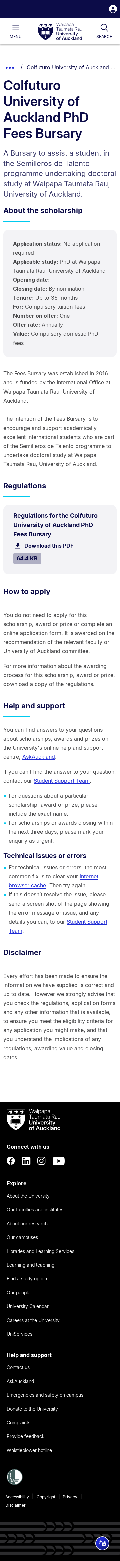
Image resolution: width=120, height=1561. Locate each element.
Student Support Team (62, 780)
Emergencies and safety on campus (45, 1395)
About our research (27, 1223)
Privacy (70, 1496)
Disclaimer (15, 1505)
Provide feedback (25, 1436)
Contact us (18, 1367)
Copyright (46, 1496)
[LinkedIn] (26, 1161)
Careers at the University (33, 1320)
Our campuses (22, 1237)
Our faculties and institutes (35, 1209)
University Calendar (28, 1306)
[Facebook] (11, 1161)
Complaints (18, 1422)
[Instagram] (41, 1161)
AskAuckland (38, 756)
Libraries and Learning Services (40, 1251)
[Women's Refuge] (15, 1483)
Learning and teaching (30, 1265)
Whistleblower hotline (29, 1450)
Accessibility (17, 1496)
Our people (18, 1292)
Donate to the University (32, 1409)
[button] (113, 10)
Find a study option (27, 1278)
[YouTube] (59, 1161)
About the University (28, 1196)
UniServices (19, 1334)
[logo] (60, 32)
